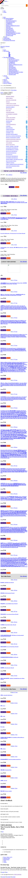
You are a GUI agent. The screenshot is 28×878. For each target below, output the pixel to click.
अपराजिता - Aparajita (4, 780)
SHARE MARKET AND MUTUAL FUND (14, 159)
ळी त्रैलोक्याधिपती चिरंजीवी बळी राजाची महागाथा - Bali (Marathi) (9, 657)
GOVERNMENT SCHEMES (11, 114)
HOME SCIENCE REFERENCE (9, 54)
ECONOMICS (9, 19)
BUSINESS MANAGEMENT (12, 134)
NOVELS (8, 101)
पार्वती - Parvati (3, 705)
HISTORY (8, 27)
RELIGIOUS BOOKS (11, 34)
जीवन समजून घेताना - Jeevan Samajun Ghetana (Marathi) (9, 614)
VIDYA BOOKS (17, 874)
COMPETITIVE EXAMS (11, 103)
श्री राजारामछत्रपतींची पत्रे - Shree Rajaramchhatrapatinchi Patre (11, 759)
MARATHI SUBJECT (11, 31)
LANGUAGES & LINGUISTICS (9, 52)
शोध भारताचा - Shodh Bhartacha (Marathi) (7, 582)
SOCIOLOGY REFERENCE (11, 151)
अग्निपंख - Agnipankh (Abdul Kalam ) (6, 695)
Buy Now (17, 187)
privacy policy (6, 82)
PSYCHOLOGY (10, 29)
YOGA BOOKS (9, 142)
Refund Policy (6, 859)
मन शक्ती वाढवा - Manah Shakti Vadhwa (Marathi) (8, 624)
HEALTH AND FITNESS (11, 161)
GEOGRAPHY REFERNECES (12, 148)
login (4, 10)
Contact (5, 862)
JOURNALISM (9, 35)
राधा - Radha (2, 726)
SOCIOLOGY (9, 24)
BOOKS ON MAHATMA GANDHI (13, 137)
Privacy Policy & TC (7, 857)
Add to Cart (11, 187)
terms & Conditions (7, 83)
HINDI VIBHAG (9, 98)
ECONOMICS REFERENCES (12, 157)
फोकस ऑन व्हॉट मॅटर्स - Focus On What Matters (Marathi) (9, 646)
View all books (23, 172)
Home (4, 49)
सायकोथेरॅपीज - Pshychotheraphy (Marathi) (7, 667)
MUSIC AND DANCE (10, 144)
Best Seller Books (7, 39)
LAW (7, 115)
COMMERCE (9, 23)
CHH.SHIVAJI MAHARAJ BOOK (9, 56)
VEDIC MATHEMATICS (9, 53)
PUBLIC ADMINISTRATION (13, 25)
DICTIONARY (9, 108)
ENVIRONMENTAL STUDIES (13, 33)
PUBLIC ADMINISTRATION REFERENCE (15, 164)
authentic (5, 75)
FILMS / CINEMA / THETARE (12, 146)
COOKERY (8, 122)
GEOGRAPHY (9, 28)
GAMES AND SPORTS (10, 117)
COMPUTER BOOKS (10, 129)
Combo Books (6, 38)
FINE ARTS (8, 110)
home (4, 17)
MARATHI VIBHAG (10, 96)
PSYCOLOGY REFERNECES (9, 55)
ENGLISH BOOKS (10, 22)
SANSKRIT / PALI (10, 132)
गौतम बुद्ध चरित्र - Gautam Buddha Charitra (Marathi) (9, 603)
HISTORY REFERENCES (11, 152)
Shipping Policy (6, 858)
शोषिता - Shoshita (3, 748)
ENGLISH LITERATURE (11, 100)
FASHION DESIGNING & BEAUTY (13, 139)
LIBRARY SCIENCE (10, 162)
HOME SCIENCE (10, 30)
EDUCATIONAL (9, 127)
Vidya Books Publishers (8, 18)
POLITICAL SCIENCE (11, 20)
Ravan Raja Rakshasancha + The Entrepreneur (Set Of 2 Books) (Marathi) (13, 233)
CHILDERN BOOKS (10, 112)
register (4, 12)
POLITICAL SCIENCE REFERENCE (13, 136)
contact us (5, 80)
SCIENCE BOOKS (9, 131)
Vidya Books (6, 51)
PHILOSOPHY (9, 167)
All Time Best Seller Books (9, 40)
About (4, 860)
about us (5, 79)
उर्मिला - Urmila (3, 716)
